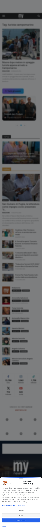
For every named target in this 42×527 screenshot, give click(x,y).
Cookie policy (20, 505)
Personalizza (21, 510)
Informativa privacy (8, 505)
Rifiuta (21, 515)
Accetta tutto (21, 520)
